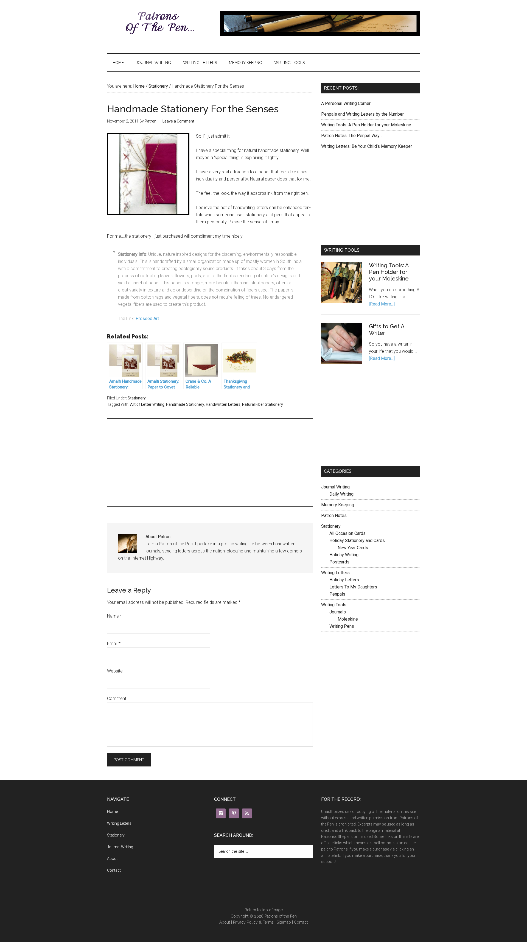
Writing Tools (289, 62)
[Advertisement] (210, 461)
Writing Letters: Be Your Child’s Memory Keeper (366, 146)
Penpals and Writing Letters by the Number (362, 114)
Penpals (337, 594)
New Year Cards (353, 547)
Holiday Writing (343, 554)
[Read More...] (382, 304)
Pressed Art (147, 318)
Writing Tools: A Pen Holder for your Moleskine (366, 124)
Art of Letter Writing (147, 404)
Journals (337, 612)
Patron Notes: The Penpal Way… (351, 135)
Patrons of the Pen (159, 23)
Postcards (339, 562)
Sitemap (284, 922)
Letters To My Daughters (353, 587)
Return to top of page (264, 910)
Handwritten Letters (223, 404)
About (112, 858)
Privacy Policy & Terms (253, 922)
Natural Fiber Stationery (262, 404)
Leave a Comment (178, 121)
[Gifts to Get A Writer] (341, 344)
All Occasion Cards (347, 533)
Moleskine (348, 619)
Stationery (158, 86)
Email (113, 643)
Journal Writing (153, 62)
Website (115, 671)
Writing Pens (341, 626)
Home (118, 62)
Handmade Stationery (185, 404)
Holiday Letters (344, 579)
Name (114, 616)
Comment (116, 698)
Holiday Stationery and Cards (357, 540)
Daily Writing (341, 494)
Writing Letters (200, 62)
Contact (114, 870)
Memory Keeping (245, 62)
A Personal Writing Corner (346, 103)
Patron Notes (334, 515)
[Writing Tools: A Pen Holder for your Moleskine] (341, 283)
